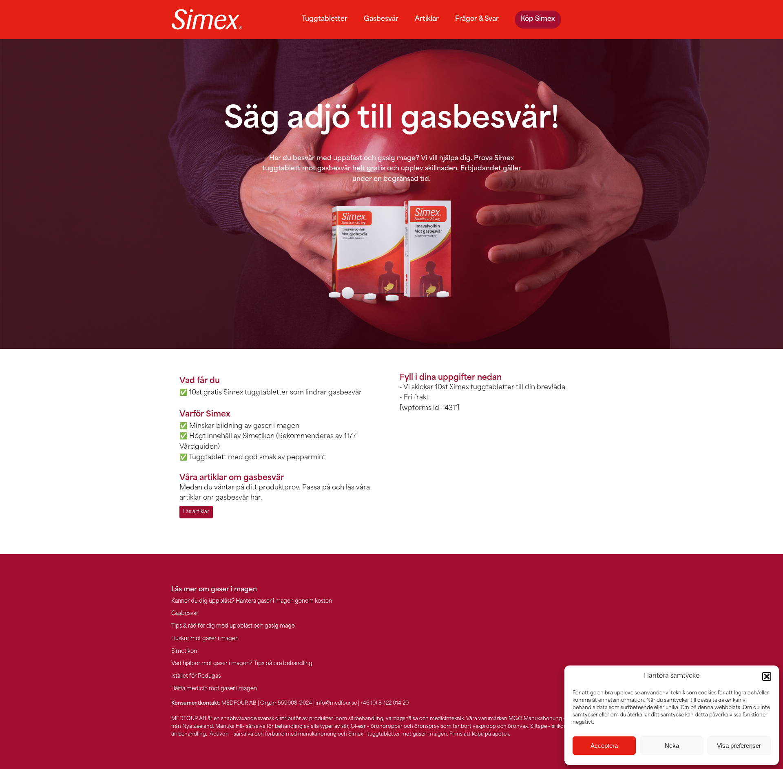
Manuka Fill (228, 726)
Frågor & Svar (477, 19)
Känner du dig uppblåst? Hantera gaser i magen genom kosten (251, 601)
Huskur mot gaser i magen (205, 638)
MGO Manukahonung (535, 718)
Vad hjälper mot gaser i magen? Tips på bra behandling (241, 663)
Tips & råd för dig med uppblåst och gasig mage (233, 626)
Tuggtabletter (324, 19)
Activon (219, 734)
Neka (672, 745)
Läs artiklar (196, 511)
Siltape (538, 726)
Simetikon (184, 651)
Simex (355, 734)
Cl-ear (358, 726)
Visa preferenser (739, 745)
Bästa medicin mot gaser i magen (214, 689)
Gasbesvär (381, 19)
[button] (767, 676)
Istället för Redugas (196, 676)
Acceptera (604, 745)
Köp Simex (538, 19)
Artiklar (427, 19)
